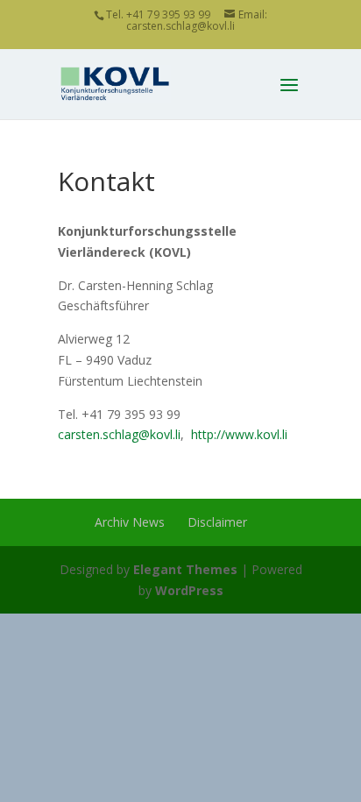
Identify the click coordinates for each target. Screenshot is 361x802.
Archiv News (130, 522)
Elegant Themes (185, 569)
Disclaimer (217, 522)
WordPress (189, 590)
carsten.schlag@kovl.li (119, 434)
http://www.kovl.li (239, 434)
